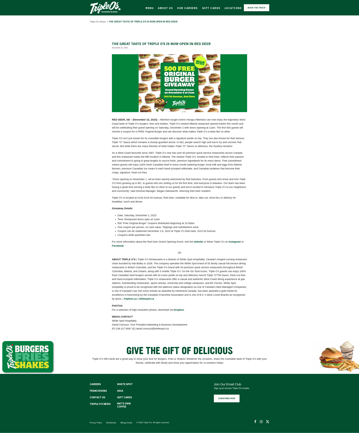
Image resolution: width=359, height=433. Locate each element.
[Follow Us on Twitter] (267, 421)
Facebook (118, 245)
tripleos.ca (130, 298)
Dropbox (179, 309)
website (198, 241)
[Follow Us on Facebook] (255, 421)
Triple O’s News (98, 21)
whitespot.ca (146, 298)
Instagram (235, 241)
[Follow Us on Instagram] (261, 421)
